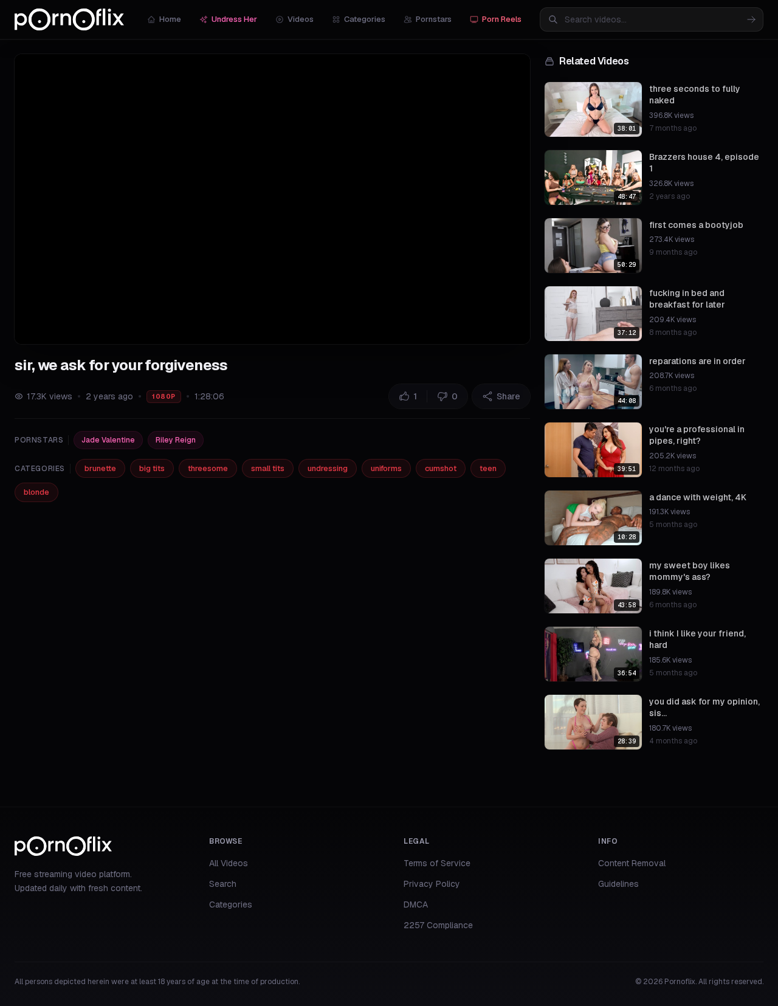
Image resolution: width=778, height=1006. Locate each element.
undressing (328, 468)
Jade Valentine (108, 440)
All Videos (228, 863)
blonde (36, 492)
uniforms (386, 468)
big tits (152, 468)
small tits (267, 468)
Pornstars (434, 19)
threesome (208, 468)
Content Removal (632, 863)
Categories (364, 19)
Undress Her (234, 19)
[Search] (751, 19)
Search (222, 883)
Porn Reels (502, 19)
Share (508, 396)
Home (170, 19)
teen (488, 468)
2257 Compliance (438, 925)
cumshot (440, 468)
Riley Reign (176, 440)
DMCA (416, 904)
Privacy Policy (432, 883)
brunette (100, 468)
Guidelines (618, 883)
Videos (300, 19)
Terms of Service (437, 863)
